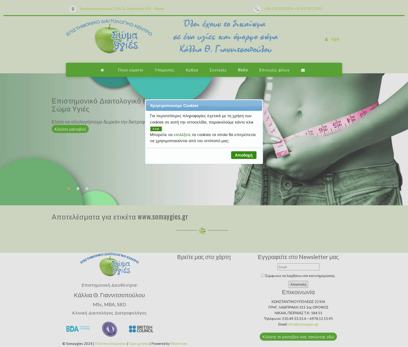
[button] (244, 155)
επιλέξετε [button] (183, 134)
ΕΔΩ (156, 129)
